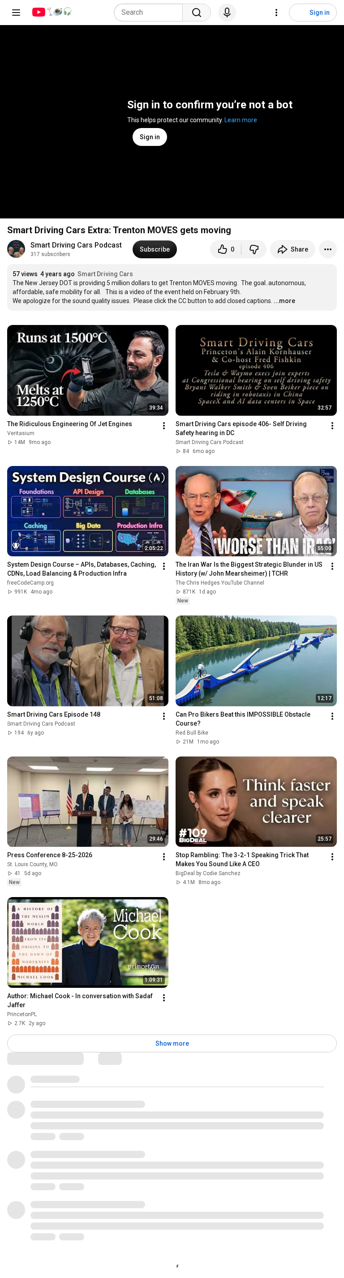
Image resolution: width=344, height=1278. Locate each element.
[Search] (196, 12)
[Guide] (16, 12)
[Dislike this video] (254, 249)
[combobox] (151, 12)
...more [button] (284, 300)
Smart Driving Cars (105, 274)
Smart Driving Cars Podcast (76, 245)
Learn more (240, 120)
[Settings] (276, 12)
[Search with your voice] (227, 12)
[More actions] (328, 249)
